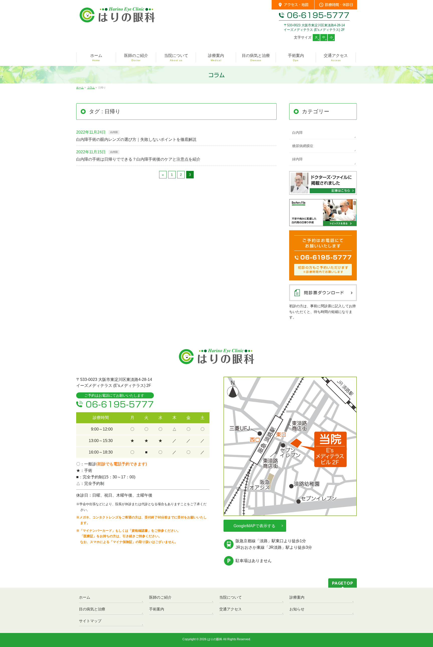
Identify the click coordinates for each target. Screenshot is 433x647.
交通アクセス (230, 609)
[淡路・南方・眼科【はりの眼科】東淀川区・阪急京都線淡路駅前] (117, 20)
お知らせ (296, 609)
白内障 (114, 132)
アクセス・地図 (293, 4)
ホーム (84, 597)
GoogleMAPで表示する (254, 526)
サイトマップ (90, 621)
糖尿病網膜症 (302, 146)
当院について (230, 597)
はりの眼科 (214, 639)
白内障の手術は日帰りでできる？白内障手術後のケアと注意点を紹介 (138, 159)
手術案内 (156, 609)
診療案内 (296, 597)
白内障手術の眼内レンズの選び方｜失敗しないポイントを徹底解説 (136, 139)
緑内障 (297, 159)
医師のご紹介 (160, 597)
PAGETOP (342, 583)
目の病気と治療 (92, 609)
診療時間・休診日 (336, 4)
